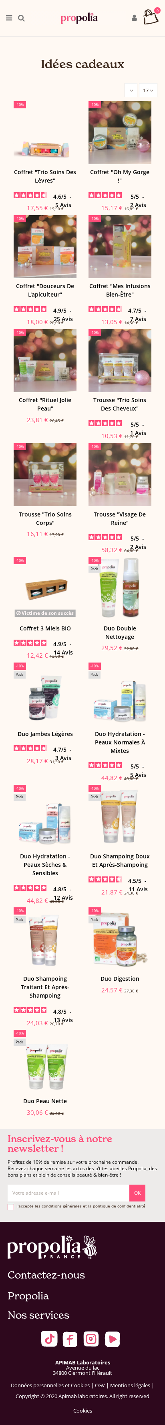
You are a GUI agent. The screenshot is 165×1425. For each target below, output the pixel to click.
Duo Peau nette (45, 1101)
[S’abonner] (137, 1193)
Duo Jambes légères (45, 734)
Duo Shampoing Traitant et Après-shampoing (45, 987)
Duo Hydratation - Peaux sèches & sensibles (45, 864)
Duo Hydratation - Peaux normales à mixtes (120, 742)
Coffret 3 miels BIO (45, 628)
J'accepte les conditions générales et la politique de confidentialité (80, 1206)
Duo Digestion (120, 978)
